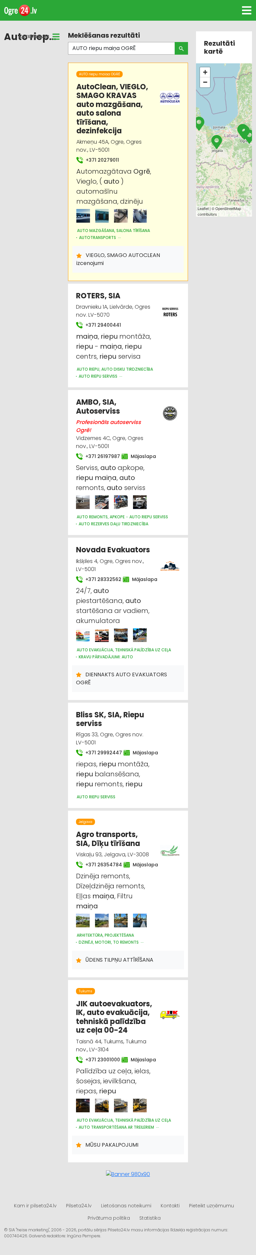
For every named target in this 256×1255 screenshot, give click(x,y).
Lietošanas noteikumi (126, 1205)
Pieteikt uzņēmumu (211, 1205)
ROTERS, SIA (98, 296)
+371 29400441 (102, 325)
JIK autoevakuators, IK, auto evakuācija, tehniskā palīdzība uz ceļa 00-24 (114, 1017)
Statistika (150, 1218)
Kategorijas (34, 36)
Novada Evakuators (113, 550)
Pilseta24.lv (79, 1205)
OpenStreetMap (228, 208)
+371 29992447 (100, 752)
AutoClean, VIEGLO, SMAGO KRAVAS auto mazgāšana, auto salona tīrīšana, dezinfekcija (112, 109)
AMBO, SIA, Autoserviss (98, 406)
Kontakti (170, 1205)
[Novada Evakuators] (83, 635)
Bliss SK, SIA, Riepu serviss (110, 719)
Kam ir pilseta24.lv (35, 1205)
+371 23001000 (99, 1059)
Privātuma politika (109, 1218)
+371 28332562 (100, 579)
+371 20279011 (102, 160)
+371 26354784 (100, 864)
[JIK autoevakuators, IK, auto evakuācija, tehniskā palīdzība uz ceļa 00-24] (83, 1105)
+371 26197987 (99, 456)
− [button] (205, 82)
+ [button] (205, 72)
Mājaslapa (140, 456)
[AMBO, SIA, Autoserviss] (83, 502)
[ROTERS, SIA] (170, 308)
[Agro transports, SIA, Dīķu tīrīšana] (83, 920)
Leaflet (203, 208)
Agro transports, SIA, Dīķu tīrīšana (108, 838)
